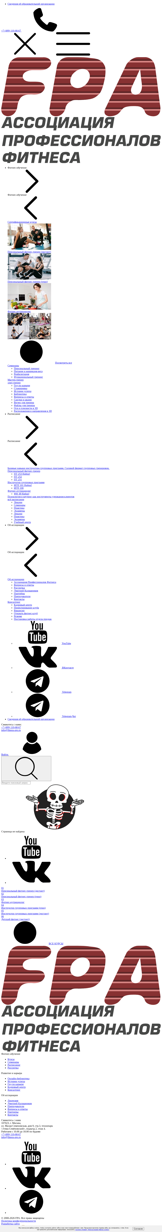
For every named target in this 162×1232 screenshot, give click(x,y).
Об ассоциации (16, 579)
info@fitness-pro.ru (11, 730)
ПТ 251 (18, 479)
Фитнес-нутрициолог (19, 491)
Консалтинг (14, 602)
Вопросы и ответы (24, 397)
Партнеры (13, 1112)
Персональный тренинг (27, 368)
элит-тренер (14, 382)
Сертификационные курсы (22, 222)
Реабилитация (21, 374)
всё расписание (16, 499)
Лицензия (13, 1100)
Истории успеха (22, 391)
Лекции (18, 502)
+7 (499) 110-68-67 (11, 30)
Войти (5, 754)
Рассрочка (19, 587)
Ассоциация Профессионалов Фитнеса (35, 582)
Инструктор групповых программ (26, 482)
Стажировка (20, 388)
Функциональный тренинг (28, 377)
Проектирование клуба (26, 607)
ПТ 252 (18, 476)
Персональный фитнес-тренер (24, 471)
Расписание (14, 1065)
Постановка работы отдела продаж (33, 619)
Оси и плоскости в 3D (26, 408)
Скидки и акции (23, 399)
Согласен (138, 1229)
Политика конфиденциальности (18, 1221)
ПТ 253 (22, 474)
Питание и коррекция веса (28, 371)
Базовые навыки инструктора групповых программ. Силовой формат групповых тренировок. (58, 468)
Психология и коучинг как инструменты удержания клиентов (41, 496)
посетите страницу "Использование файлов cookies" (92, 1229)
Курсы (11, 1059)
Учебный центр (22, 522)
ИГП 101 (23, 485)
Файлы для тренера (24, 405)
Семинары (13, 365)
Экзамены (19, 510)
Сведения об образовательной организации (31, 4)
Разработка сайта (10, 1223)
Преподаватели (22, 596)
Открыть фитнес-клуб (26, 613)
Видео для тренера (24, 402)
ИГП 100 (19, 488)
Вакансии (19, 610)
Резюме (18, 616)
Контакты (19, 599)
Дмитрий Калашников (26, 590)
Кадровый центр (23, 605)
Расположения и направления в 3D (33, 411)
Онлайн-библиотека (18, 1078)
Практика (19, 508)
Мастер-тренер (16, 379)
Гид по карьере (22, 385)
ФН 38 (21, 493)
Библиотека (20, 394)
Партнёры (19, 593)
